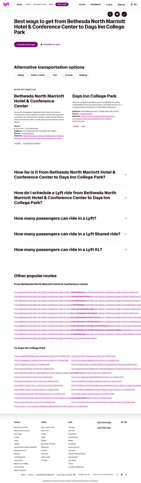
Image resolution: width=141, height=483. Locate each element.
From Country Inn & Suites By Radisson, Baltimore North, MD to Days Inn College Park (51, 406)
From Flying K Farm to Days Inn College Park (33, 377)
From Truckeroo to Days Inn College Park (31, 364)
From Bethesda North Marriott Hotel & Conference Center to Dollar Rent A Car (104, 313)
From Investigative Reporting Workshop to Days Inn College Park (42, 356)
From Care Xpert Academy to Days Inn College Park (93, 356)
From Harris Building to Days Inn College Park (34, 368)
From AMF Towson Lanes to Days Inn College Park (92, 393)
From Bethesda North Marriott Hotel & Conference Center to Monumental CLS (104, 292)
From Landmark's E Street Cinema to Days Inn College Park (96, 381)
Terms (23, 474)
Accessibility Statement (45, 474)
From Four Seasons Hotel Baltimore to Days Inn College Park (97, 377)
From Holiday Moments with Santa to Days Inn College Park (39, 393)
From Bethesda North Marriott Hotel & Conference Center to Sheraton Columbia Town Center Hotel (56, 317)
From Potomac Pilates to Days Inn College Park (91, 398)
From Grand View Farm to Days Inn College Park (34, 402)
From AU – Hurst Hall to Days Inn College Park (91, 373)
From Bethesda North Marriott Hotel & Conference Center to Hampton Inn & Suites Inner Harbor (55, 338)
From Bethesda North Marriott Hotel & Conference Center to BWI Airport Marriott (49, 292)
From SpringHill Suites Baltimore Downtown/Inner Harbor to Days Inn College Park (50, 398)
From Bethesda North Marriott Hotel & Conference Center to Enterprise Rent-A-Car (49, 300)
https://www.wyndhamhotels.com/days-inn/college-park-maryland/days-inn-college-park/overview (93, 118)
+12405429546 (85, 114)
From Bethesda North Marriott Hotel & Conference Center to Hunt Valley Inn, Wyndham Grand (54, 309)
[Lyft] (6, 4)
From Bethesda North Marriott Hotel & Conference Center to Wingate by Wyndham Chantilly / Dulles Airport (61, 325)
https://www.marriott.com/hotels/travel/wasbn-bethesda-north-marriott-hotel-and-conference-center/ (39, 137)
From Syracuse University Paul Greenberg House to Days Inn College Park (103, 402)
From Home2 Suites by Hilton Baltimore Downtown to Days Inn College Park (104, 364)
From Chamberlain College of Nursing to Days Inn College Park (41, 360)
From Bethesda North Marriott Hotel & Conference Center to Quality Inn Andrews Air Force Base (55, 313)
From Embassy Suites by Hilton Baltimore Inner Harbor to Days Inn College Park (48, 373)
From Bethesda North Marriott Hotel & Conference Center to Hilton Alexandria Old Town (52, 296)
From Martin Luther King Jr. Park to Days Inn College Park (38, 385)
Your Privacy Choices (64, 474)
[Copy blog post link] (124, 14)
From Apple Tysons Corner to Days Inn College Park (36, 389)
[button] (70, 175)
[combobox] (133, 4)
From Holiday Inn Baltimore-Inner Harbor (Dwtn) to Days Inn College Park (103, 389)
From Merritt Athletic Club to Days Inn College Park (36, 381)
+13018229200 (27, 133)
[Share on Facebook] (117, 14)
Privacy (31, 474)
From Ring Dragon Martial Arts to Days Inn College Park (95, 360)
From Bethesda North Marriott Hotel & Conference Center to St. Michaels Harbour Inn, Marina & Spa (57, 321)
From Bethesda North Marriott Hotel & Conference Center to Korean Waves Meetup (49, 334)
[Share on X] (110, 14)
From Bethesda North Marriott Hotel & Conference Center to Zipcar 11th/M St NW (49, 304)
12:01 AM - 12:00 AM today (27, 128)
